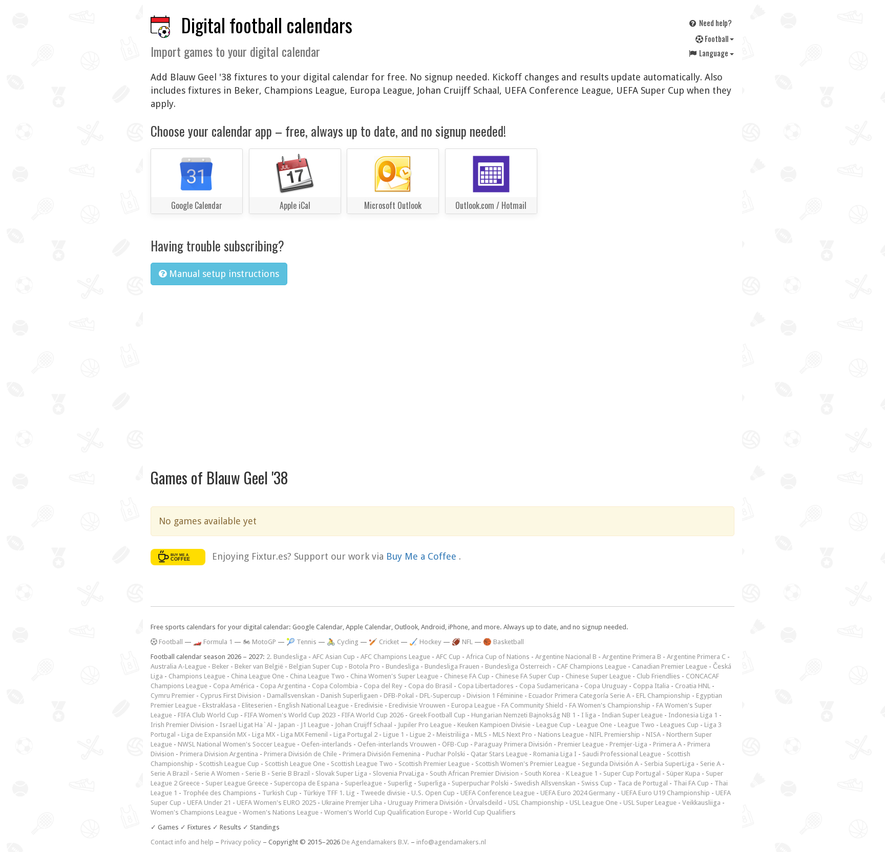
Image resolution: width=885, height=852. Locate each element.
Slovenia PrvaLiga (398, 773)
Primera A (667, 744)
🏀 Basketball (503, 642)
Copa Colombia (335, 686)
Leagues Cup (679, 725)
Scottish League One (295, 764)
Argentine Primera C (696, 657)
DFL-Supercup (440, 695)
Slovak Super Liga (341, 773)
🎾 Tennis (301, 642)
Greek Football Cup (437, 715)
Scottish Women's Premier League (525, 764)
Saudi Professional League (621, 754)
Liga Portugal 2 (355, 734)
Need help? (715, 22)
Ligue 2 (420, 734)
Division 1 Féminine (495, 695)
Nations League (561, 734)
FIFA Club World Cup (208, 715)
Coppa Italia (651, 686)
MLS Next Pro (512, 734)
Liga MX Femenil (304, 734)
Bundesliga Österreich (518, 666)
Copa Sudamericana (549, 686)
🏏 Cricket (384, 642)
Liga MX (263, 734)
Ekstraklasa (219, 705)
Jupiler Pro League (425, 725)
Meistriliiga (452, 734)
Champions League (196, 676)
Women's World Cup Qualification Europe (386, 812)
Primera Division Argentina (219, 754)
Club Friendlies (658, 676)
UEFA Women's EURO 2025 (276, 802)
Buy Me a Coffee (422, 555)
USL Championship (536, 802)
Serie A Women (217, 773)
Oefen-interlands (326, 744)
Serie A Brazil (170, 773)
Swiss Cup (596, 783)
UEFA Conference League (497, 793)
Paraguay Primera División (513, 744)
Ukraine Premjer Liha (352, 802)
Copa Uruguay (605, 686)
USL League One (594, 802)
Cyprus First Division (230, 695)
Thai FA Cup (691, 783)
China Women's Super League (394, 676)
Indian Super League (632, 715)
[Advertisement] (442, 370)
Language (714, 52)
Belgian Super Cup (316, 666)
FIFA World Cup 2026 (373, 715)
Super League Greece (236, 783)
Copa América (234, 686)
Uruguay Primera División (425, 802)
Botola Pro (364, 666)
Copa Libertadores (486, 686)
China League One (257, 676)
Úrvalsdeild (485, 802)
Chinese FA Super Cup (527, 676)
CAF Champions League (591, 666)
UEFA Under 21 (209, 802)
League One (594, 725)
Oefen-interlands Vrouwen (396, 744)
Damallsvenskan (291, 695)
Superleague (363, 783)
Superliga (432, 783)
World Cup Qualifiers (484, 812)
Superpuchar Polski (480, 783)
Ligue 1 (393, 734)
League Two (636, 725)
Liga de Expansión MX (213, 734)
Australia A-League (178, 666)
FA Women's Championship (609, 705)
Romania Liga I (555, 754)
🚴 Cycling (343, 642)
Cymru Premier (173, 695)
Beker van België (259, 666)
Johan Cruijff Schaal (363, 725)
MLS (481, 734)
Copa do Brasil (430, 686)
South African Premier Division (474, 773)
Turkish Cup (280, 793)
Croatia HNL (692, 686)
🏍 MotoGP (259, 642)
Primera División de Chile (300, 754)
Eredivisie (368, 705)
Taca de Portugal (643, 783)
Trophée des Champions (220, 793)
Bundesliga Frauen (452, 666)
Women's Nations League (281, 812)
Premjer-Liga (628, 744)
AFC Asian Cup (333, 657)
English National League (313, 705)
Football (716, 38)
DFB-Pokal (399, 695)
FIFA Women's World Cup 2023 (290, 715)
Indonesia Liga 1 (693, 715)
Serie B (255, 773)
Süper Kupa (683, 773)
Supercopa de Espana (306, 783)
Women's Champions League (194, 812)
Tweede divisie (383, 793)
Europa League (473, 705)
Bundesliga (402, 666)
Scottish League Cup (229, 764)
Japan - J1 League (303, 725)
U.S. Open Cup (433, 793)
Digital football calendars (266, 25)
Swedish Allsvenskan (545, 783)
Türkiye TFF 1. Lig (329, 793)
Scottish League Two (362, 764)
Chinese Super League (598, 676)
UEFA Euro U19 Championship (665, 793)
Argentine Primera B (631, 657)
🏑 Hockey (425, 642)
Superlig (400, 783)
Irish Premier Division (182, 725)
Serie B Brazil (290, 773)
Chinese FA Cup (467, 676)
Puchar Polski (445, 754)
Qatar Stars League (499, 754)
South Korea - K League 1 (561, 773)
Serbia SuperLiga (669, 764)
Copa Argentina (283, 686)
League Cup (553, 725)
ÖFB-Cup (455, 744)
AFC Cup (448, 657)
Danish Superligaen (349, 695)
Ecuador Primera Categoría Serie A (579, 695)
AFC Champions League (395, 657)
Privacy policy (241, 842)
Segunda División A (610, 764)
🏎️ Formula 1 (213, 642)
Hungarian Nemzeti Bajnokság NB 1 (523, 715)
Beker (220, 666)
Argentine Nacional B (566, 657)
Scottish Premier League (434, 764)
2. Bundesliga (286, 657)
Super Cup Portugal (632, 773)
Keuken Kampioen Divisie (494, 725)
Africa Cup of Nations (498, 657)
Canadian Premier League (669, 666)
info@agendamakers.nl (451, 842)
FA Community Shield (532, 705)
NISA (653, 734)
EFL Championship (663, 695)
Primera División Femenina (381, 754)
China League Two (317, 676)
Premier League (581, 744)
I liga (588, 715)
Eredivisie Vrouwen (417, 705)
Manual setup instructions (222, 273)
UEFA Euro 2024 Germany (578, 793)
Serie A (710, 764)
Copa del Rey (383, 686)
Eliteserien (257, 705)
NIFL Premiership (614, 734)
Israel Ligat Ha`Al (246, 725)
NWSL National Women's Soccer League (237, 744)
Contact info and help (182, 842)
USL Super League (650, 802)
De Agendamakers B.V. (375, 842)
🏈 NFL (462, 642)
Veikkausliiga (701, 802)
